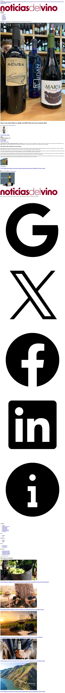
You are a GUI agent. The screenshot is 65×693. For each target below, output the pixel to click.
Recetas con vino (4, 545)
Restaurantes (4, 18)
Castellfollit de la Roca (6, 2)
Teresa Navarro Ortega (4, 135)
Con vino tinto (4, 546)
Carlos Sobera (33, 1)
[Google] (32, 262)
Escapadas (3, 17)
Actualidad (4, 14)
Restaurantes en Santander (6, 553)
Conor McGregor (45, 1)
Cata (3, 536)
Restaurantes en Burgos (5, 554)
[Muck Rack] (32, 521)
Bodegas (3, 535)
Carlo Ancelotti (18, 1)
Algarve (28, 1)
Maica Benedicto (50, 1)
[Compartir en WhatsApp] (5, 140)
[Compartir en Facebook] (2, 140)
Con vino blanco (4, 547)
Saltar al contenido (3, 3)
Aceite (3, 541)
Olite (10, 2)
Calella (30, 1)
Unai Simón (54, 1)
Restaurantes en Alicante (6, 552)
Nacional (7, 21)
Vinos (3, 15)
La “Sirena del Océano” (38, 1)
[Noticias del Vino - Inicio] (28, 194)
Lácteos (3, 540)
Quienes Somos (4, 528)
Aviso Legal (4, 531)
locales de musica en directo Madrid (10, 1)
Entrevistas (4, 16)
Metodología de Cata (5, 529)
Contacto (3, 525)
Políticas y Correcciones (6, 526)
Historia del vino (13, 171)
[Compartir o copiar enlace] (1, 140)
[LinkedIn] (32, 456)
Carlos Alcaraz (2, 1)
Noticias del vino (2, 21)
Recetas (3, 19)
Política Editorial (4, 527)
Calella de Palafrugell (23, 1)
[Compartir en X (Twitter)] (3, 140)
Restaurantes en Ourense (6, 551)
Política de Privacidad (5, 530)
